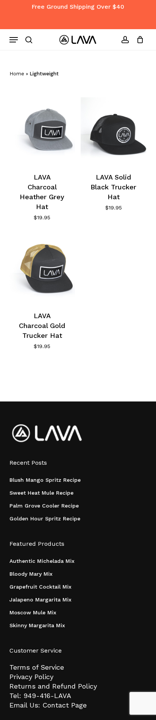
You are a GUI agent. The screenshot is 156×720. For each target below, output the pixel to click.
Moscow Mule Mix (32, 612)
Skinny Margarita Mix (37, 625)
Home (16, 74)
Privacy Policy (31, 677)
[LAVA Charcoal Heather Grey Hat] (42, 130)
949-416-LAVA (47, 696)
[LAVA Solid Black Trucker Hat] (113, 130)
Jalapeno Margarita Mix (40, 600)
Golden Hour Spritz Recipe (44, 518)
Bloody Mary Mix (31, 574)
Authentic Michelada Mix (42, 561)
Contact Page (64, 705)
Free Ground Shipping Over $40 (77, 6)
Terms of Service (36, 667)
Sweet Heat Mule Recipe (41, 493)
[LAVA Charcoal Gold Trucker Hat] (42, 268)
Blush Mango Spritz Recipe (45, 480)
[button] (13, 40)
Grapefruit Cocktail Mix (40, 587)
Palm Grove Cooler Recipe (44, 506)
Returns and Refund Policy (53, 686)
